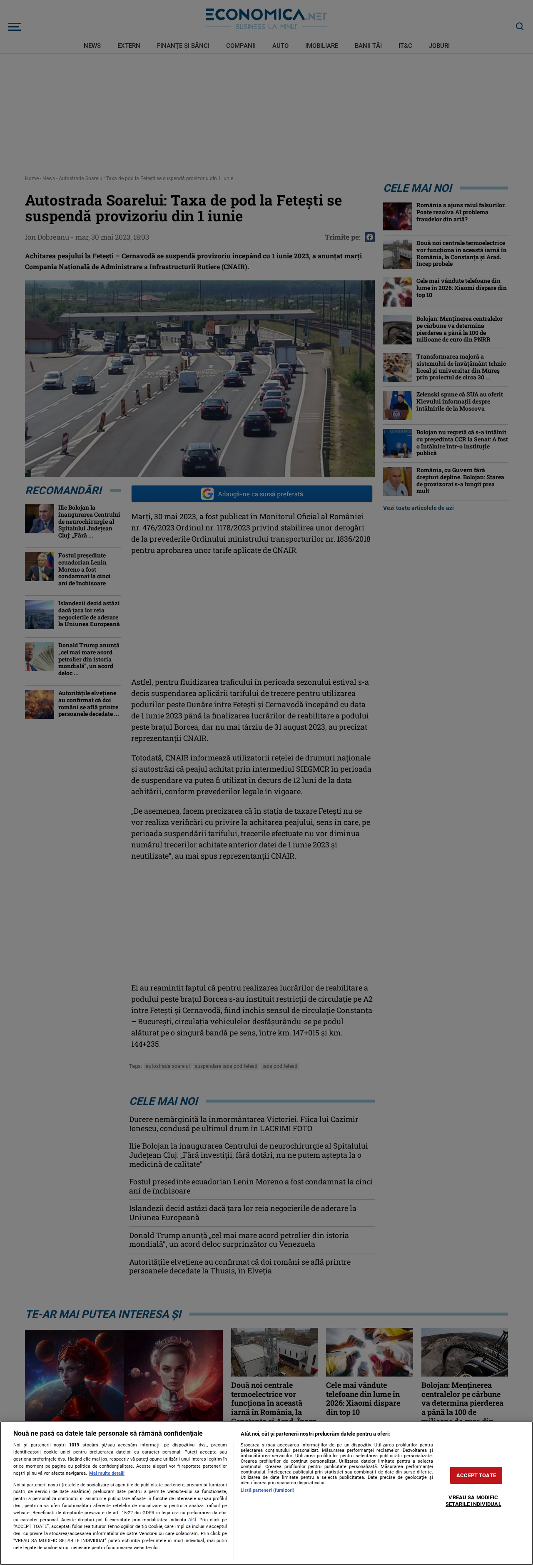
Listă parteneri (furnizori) (267, 1490)
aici (192, 1520)
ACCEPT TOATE (476, 1475)
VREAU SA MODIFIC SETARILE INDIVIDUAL (473, 1501)
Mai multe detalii (107, 1473)
